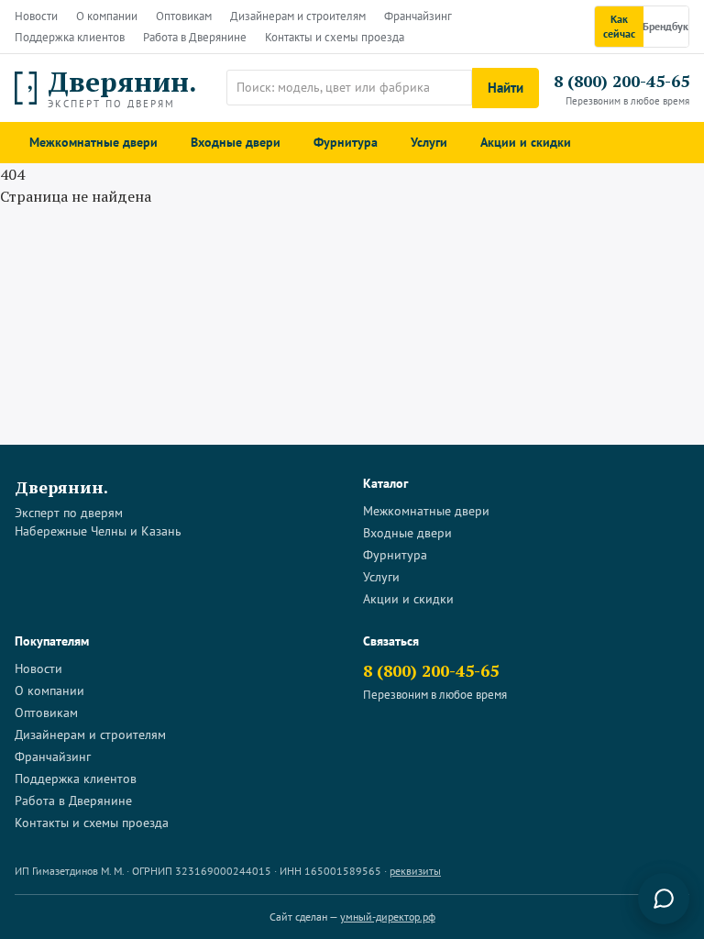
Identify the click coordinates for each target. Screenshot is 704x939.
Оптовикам (184, 16)
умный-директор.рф (387, 916)
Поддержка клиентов (70, 37)
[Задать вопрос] (663, 898)
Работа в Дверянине (195, 37)
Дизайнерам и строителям (298, 16)
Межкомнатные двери (93, 142)
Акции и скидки (525, 142)
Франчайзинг (418, 16)
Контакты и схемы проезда (334, 37)
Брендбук (666, 26)
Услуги (429, 142)
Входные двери (235, 142)
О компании (107, 16)
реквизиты (415, 871)
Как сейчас (619, 26)
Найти (505, 87)
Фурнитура (346, 142)
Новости (36, 16)
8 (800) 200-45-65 (621, 81)
